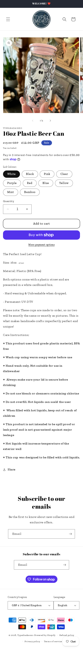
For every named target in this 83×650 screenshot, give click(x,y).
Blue (46, 183)
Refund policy (66, 635)
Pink (47, 174)
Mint (10, 192)
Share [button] (12, 469)
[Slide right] (50, 120)
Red (29, 183)
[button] (8, 19)
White (11, 174)
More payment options (41, 244)
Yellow (64, 183)
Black (30, 174)
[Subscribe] (70, 534)
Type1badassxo (25, 635)
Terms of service (53, 641)
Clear (64, 174)
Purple (12, 183)
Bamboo (29, 192)
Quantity (8, 201)
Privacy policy (32, 641)
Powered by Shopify (45, 635)
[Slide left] (32, 120)
